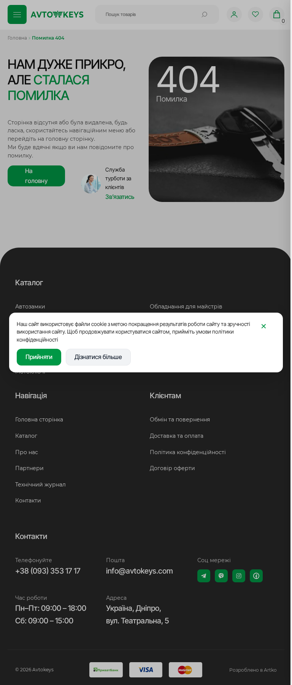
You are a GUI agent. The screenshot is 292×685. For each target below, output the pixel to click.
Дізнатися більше (98, 357)
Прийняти (38, 357)
